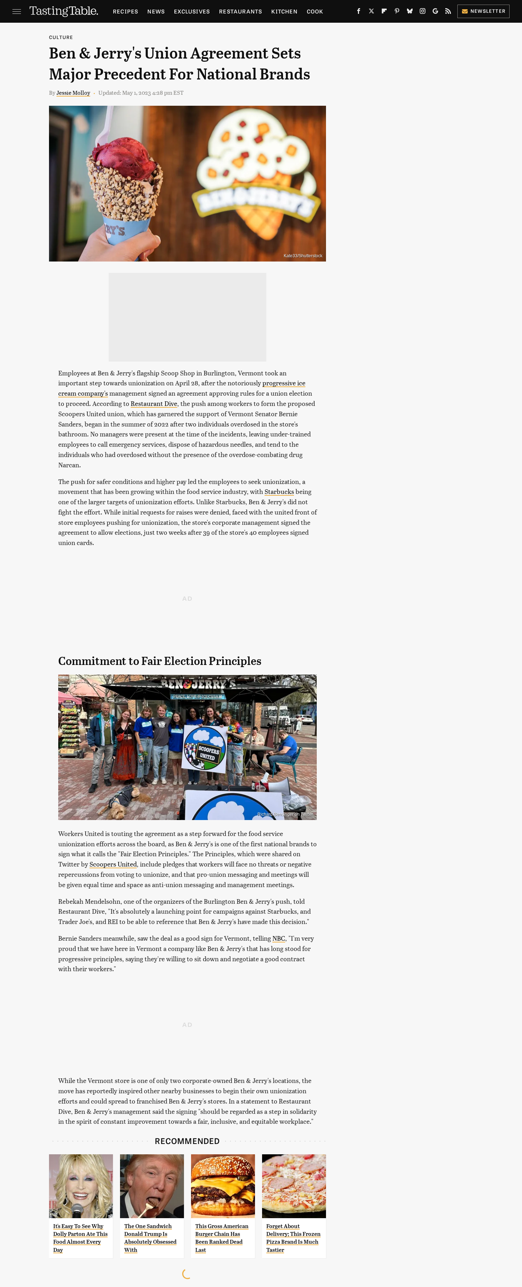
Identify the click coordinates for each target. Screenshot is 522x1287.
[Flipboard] (384, 12)
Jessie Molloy (73, 92)
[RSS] (448, 12)
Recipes (125, 11)
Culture (61, 37)
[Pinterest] (397, 12)
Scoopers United (113, 863)
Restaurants (240, 11)
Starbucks (279, 491)
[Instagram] (422, 12)
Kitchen (284, 11)
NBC (278, 938)
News (156, 11)
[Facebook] (358, 12)
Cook (315, 11)
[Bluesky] (409, 12)
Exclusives (192, 11)
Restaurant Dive (154, 403)
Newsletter (488, 10)
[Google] (435, 12)
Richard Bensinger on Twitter (285, 814)
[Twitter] (371, 12)
